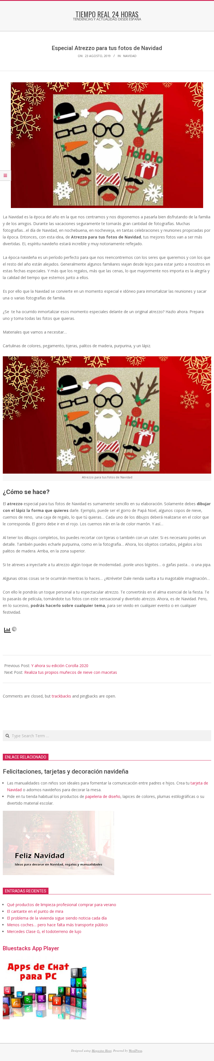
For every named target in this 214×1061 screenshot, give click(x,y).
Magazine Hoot (101, 1050)
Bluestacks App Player (31, 948)
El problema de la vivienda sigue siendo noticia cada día (57, 918)
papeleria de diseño (102, 796)
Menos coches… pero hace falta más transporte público (57, 924)
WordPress (135, 1050)
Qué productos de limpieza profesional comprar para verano (61, 904)
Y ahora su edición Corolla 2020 (59, 665)
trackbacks (61, 696)
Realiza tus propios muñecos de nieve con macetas (70, 672)
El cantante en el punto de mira (35, 911)
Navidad (130, 56)
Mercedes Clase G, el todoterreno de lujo (44, 931)
